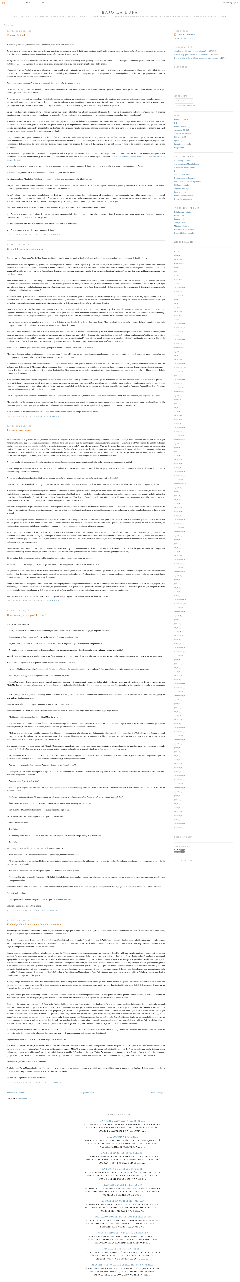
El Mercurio (179, 137)
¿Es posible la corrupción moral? (122, 1200)
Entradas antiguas (158, 1092)
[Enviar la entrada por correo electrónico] (60, 235)
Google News (179, 222)
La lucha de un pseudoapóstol (122, 1168)
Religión (177, 147)
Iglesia (176, 140)
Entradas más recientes (16, 1092)
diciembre (178, 287)
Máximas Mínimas (181, 226)
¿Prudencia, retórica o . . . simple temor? (190, 51)
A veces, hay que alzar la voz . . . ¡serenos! (191, 54)
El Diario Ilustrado (181, 185)
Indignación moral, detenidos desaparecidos (122, 1216)
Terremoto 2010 (180, 130)
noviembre (178, 291)
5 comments (53, 416)
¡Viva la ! (122, 1248)
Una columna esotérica (122, 1136)
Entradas (181, 100)
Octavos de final (16, 35)
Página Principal (87, 1092)
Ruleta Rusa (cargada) (183, 199)
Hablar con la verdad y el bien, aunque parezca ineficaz (196, 58)
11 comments (54, 1082)
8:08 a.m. (42, 910)
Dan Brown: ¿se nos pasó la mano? (26, 615)
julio (176, 255)
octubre (177, 295)
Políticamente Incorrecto (183, 195)
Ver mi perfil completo (185, 39)
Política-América (180, 126)
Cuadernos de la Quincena (184, 178)
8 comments (53, 910)
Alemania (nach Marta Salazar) (186, 164)
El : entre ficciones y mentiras (34, 924)
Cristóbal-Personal (181, 133)
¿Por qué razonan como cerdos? (122, 1152)
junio (176, 271)
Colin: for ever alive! (182, 174)
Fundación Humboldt (182, 219)
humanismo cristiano (79, 669)
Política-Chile (179, 119)
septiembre (178, 263)
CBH (176, 123)
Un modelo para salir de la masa (25, 249)
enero (176, 283)
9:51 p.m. (42, 601)
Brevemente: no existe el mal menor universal (122, 1264)
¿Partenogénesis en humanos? (122, 1184)
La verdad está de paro (19, 430)
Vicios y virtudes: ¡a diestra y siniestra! (122, 1232)
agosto (176, 351)
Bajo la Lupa (120, 12)
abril (176, 275)
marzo (176, 259)
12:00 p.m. (42, 235)
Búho (176, 171)
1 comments (53, 601)
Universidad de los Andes (184, 233)
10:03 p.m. (42, 1082)
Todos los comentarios (186, 105)
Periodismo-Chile (181, 144)
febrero (177, 279)
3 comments (54, 235)
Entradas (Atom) (24, 1098)
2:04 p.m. (42, 416)
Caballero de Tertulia (182, 212)
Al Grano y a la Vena (182, 160)
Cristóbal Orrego (186, 35)
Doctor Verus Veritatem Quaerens (187, 181)
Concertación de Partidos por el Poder (50, 669)
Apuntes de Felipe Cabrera (184, 167)
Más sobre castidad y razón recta (122, 1120)
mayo (176, 303)
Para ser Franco (180, 192)
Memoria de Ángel (181, 188)
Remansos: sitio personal (184, 229)
